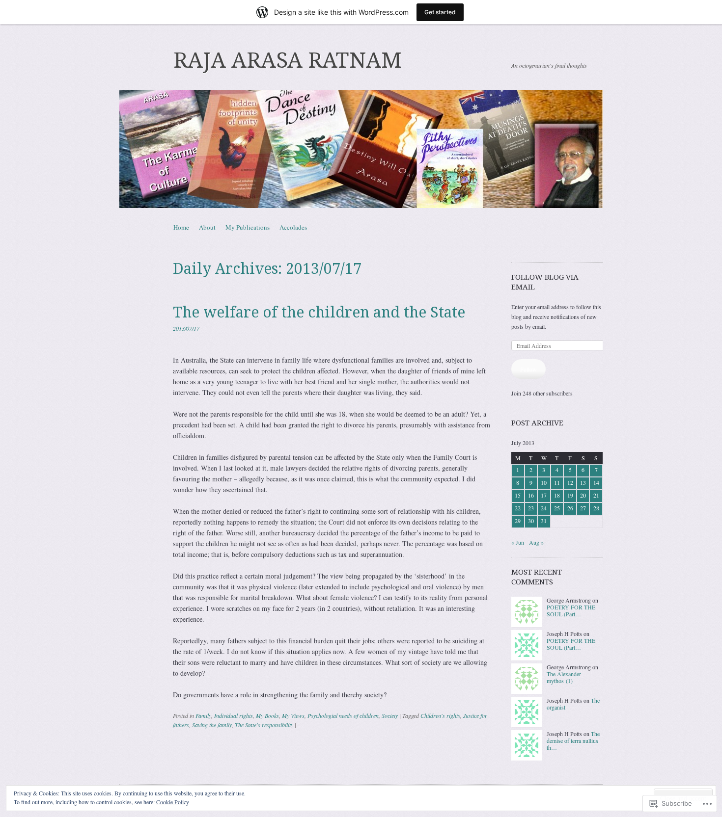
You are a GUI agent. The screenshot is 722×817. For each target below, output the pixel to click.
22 (518, 508)
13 (583, 482)
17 (544, 495)
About (207, 227)
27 (583, 508)
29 (518, 521)
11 (557, 482)
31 (544, 521)
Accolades (293, 227)
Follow (528, 369)
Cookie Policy (172, 802)
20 (583, 495)
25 (557, 508)
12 (570, 482)
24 (544, 508)
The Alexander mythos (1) (564, 677)
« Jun (517, 542)
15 (518, 495)
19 (570, 495)
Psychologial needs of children (343, 715)
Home (181, 227)
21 (596, 495)
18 (557, 495)
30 (531, 521)
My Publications (247, 227)
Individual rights (233, 715)
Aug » (536, 542)
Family (203, 715)
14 (596, 482)
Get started (440, 12)
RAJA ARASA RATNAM (287, 60)
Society (390, 715)
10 (544, 482)
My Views (293, 715)
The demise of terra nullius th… (573, 741)
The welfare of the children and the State (319, 312)
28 (596, 508)
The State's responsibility (264, 725)
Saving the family (212, 725)
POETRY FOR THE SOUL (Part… (571, 610)
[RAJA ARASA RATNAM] (361, 149)
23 (531, 508)
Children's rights (440, 715)
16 (531, 495)
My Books (267, 715)
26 (570, 508)
